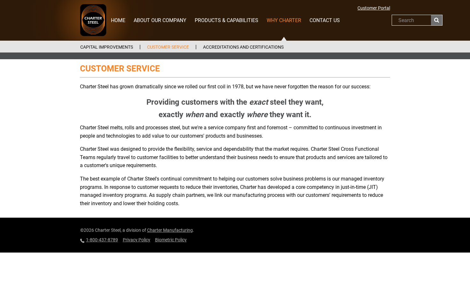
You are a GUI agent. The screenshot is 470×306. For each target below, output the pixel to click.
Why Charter (284, 20)
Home (118, 20)
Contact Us (324, 20)
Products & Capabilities (226, 20)
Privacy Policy (136, 239)
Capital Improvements (106, 47)
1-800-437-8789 (102, 239)
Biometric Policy (171, 239)
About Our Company (160, 20)
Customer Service (168, 47)
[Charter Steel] (93, 20)
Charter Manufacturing (170, 230)
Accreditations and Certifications (243, 47)
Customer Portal (373, 8)
